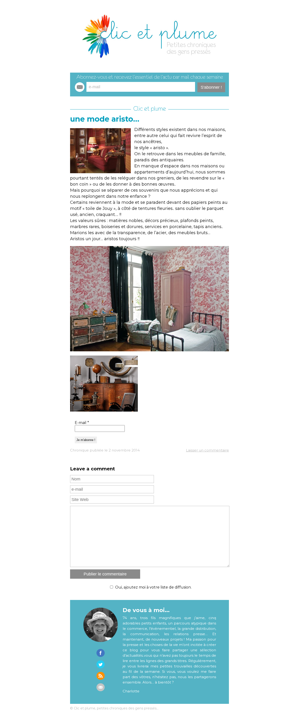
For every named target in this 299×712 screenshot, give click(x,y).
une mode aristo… (104, 118)
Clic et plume (149, 108)
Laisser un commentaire (207, 450)
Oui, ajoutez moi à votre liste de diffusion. (153, 587)
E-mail (82, 422)
